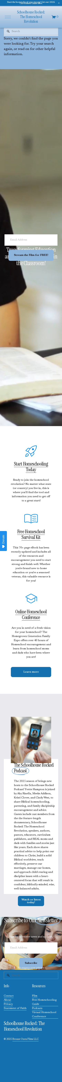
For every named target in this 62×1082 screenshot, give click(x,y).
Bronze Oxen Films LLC (25, 1039)
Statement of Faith (15, 1008)
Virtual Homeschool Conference (44, 1014)
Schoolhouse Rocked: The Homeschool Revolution (31, 17)
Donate (3, 539)
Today (31, 469)
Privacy (8, 1004)
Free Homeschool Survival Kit (31, 534)
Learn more (31, 672)
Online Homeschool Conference (30, 614)
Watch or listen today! (31, 901)
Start (18, 464)
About (7, 1000)
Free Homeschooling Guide (44, 1002)
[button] (59, 3)
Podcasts (37, 1008)
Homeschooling (35, 464)
